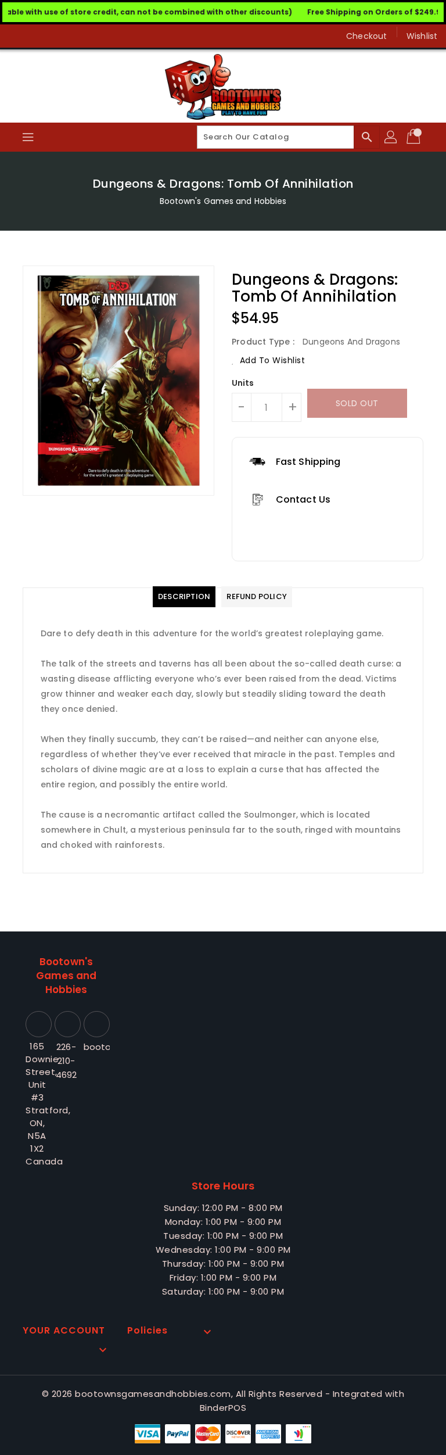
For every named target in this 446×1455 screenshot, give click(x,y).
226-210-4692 (66, 1061)
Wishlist (422, 36)
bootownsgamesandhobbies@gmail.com (95, 1047)
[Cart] (414, 137)
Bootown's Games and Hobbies (223, 201)
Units (243, 383)
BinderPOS (223, 1408)
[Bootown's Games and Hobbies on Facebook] (18, 36)
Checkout (366, 36)
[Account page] (391, 137)
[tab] (184, 596)
